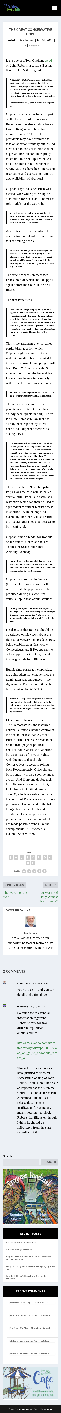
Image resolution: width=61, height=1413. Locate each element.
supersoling (22, 1006)
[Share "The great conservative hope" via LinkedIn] (39, 857)
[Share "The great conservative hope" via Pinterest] (33, 857)
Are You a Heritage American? (19, 1250)
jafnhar (13, 1341)
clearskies (14, 1328)
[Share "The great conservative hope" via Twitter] (16, 857)
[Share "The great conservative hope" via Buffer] (45, 857)
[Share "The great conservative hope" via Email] (27, 863)
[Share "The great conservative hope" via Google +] (22, 857)
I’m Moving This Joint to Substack (21, 1243)
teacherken (27, 40)
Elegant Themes (25, 1409)
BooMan (13, 1303)
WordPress (48, 1409)
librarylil (13, 1315)
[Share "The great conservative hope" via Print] (33, 863)
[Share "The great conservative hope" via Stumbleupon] (50, 857)
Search (7, 1156)
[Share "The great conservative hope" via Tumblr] (27, 857)
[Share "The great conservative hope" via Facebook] (10, 857)
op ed (48, 60)
